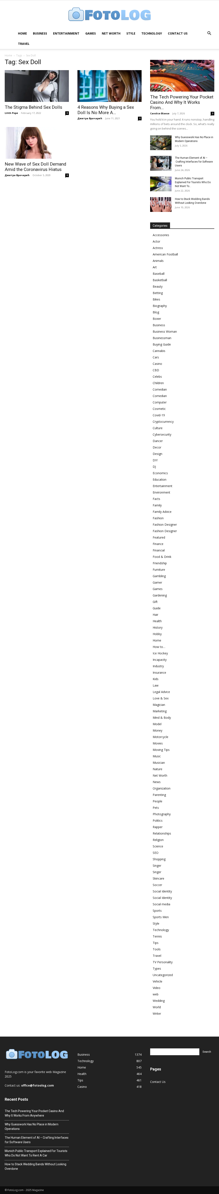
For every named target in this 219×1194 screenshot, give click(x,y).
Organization (161, 788)
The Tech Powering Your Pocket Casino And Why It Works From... (181, 102)
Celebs (157, 376)
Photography (162, 814)
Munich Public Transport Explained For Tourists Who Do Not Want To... (193, 182)
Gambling (159, 576)
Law (155, 685)
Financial (159, 550)
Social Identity (162, 891)
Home (22, 33)
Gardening (160, 595)
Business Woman (165, 331)
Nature (157, 769)
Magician (159, 705)
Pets (156, 808)
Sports (157, 911)
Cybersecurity (162, 434)
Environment (161, 492)
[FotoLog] (109, 15)
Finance (158, 544)
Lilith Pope (11, 113)
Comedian (160, 389)
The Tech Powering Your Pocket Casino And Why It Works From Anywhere (34, 1113)
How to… (159, 647)
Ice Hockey (160, 653)
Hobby (157, 634)
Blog (156, 312)
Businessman (162, 338)
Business (40, 33)
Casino (157, 364)
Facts (156, 499)
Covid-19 (159, 415)
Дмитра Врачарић (89, 118)
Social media (161, 904)
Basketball (160, 280)
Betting (158, 293)
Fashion (158, 518)
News (157, 782)
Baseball (158, 274)
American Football (165, 254)
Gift (155, 602)
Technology (151, 33)
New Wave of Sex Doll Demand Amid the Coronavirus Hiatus (35, 167)
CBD (156, 370)
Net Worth (111, 33)
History (158, 627)
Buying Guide (162, 344)
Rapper (158, 827)
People (157, 801)
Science (158, 846)
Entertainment (66, 33)
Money (157, 730)
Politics (158, 820)
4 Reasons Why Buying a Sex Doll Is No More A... (105, 110)
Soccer (157, 885)
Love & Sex (161, 698)
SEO (155, 853)
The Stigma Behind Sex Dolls (33, 107)
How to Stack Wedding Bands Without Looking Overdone (35, 1166)
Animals (158, 261)
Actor (156, 241)
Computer (160, 402)
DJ (154, 467)
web (155, 994)
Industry (158, 666)
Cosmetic (159, 409)
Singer (157, 865)
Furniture (159, 570)
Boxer (157, 319)
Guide (157, 608)
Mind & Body (162, 717)
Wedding (159, 1001)
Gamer (157, 582)
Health (157, 621)
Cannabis (159, 351)
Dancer (158, 441)
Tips (155, 943)
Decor (157, 447)
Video (156, 988)
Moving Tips (161, 750)
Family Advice (162, 512)
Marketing (160, 711)
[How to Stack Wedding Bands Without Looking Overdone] (161, 204)
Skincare (158, 878)
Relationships (162, 833)
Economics (160, 473)
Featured (159, 537)
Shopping (159, 859)
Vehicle (157, 981)
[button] (209, 34)
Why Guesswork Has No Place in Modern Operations (31, 1127)
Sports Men (161, 917)
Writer (157, 1013)
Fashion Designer (165, 524)
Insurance (159, 672)
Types (157, 968)
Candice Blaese (159, 113)
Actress (158, 248)
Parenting (159, 795)
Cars (156, 357)
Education (159, 479)
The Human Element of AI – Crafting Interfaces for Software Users (194, 161)
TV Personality (163, 962)
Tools (157, 949)
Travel (24, 44)
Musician (159, 763)
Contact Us (178, 33)
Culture (158, 428)
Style (130, 33)
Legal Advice (161, 692)
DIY (155, 460)
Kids (155, 679)
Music (157, 756)
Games (90, 33)
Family (157, 505)
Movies (158, 743)
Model (157, 724)
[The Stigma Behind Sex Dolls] (37, 86)
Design (157, 454)
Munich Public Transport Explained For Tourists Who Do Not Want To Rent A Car (36, 1153)
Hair (155, 615)
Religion (158, 840)
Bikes (156, 299)
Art (155, 267)
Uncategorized (163, 975)
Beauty (158, 286)
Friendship (160, 563)
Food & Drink (162, 557)
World (157, 1007)
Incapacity (160, 660)
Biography (160, 306)
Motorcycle (160, 737)
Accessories (161, 235)
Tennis (157, 936)
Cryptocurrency (163, 422)
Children (158, 383)
